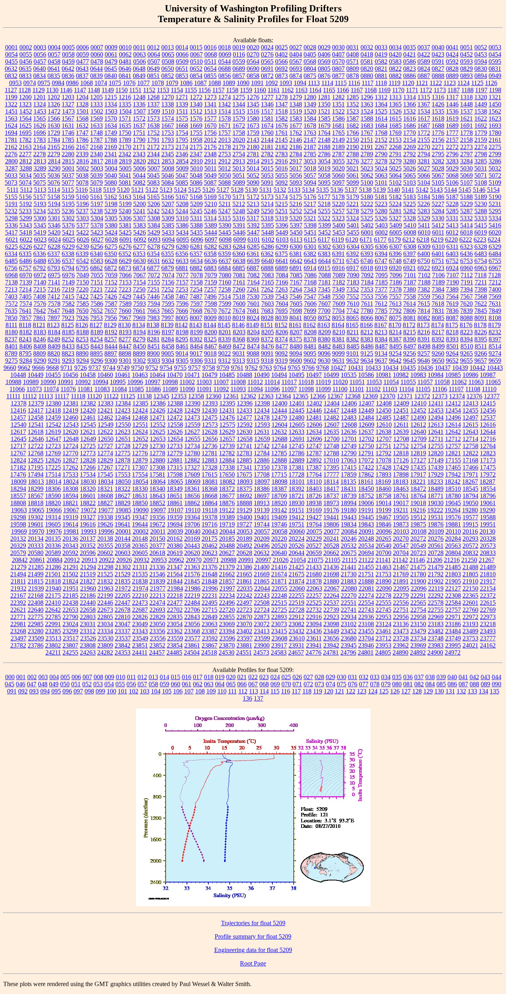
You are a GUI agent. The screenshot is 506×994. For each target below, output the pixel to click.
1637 (139, 125)
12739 (227, 446)
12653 (158, 438)
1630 (53, 125)
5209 (196, 204)
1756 (210, 132)
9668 (52, 367)
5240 (125, 211)
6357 (196, 253)
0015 (196, 47)
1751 (139, 132)
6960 (466, 268)
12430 (209, 410)
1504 (125, 111)
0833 (25, 75)
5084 (167, 182)
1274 (224, 97)
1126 (491, 83)
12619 (53, 431)
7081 (239, 275)
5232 (11, 211)
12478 (262, 417)
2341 (110, 154)
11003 (204, 382)
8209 (324, 332)
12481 (314, 417)
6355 (167, 253)
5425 (125, 232)
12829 (105, 460)
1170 (398, 90)
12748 (331, 446)
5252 (295, 211)
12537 (488, 417)
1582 (281, 118)
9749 (123, 367)
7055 (97, 275)
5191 (11, 204)
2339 (82, 154)
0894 (480, 75)
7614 (409, 303)
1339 (182, 104)
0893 (466, 75)
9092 (281, 353)
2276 (11, 154)
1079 (172, 83)
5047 (182, 175)
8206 (282, 332)
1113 (314, 83)
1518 (281, 111)
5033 (11, 175)
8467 (210, 346)
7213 (11, 289)
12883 (209, 460)
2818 (111, 161)
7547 (310, 296)
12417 (35, 410)
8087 (452, 317)
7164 (253, 282)
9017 (196, 353)
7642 (39, 310)
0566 (281, 61)
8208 (310, 332)
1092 (271, 83)
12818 (401, 453)
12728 (122, 446)
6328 (480, 246)
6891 (295, 268)
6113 (296, 239)
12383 (105, 403)
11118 (78, 396)
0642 (68, 68)
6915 (324, 268)
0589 (423, 61)
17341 (244, 467)
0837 (82, 75)
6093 (154, 239)
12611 (401, 424)
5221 (352, 204)
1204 (82, 97)
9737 (95, 367)
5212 (238, 204)
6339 (82, 253)
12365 (300, 396)
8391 (423, 339)
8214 (395, 332)
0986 (72, 83)
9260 (438, 353)
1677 (295, 125)
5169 (210, 196)
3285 (480, 161)
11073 (34, 389)
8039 (281, 317)
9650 (438, 360)
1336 (139, 104)
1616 (409, 118)
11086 (153, 389)
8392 (438, 339)
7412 (53, 296)
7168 (310, 282)
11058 (442, 382)
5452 (324, 232)
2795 (438, 154)
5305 (111, 218)
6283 (225, 246)
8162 (309, 325)
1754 (182, 132)
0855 (210, 75)
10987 (488, 374)
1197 (481, 90)
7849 (495, 310)
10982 (401, 374)
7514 (224, 296)
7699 (310, 310)
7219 (68, 289)
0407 (338, 54)
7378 (395, 289)
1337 (153, 104)
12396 (245, 403)
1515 (238, 111)
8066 (367, 317)
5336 (11, 225)
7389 (452, 289)
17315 (175, 467)
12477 (244, 417)
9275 (11, 360)
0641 (53, 68)
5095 (324, 182)
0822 (395, 68)
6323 (466, 246)
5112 (26, 189)
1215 (110, 97)
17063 (349, 460)
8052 (324, 317)
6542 (82, 260)
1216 (125, 97)
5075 (39, 182)
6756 (11, 268)
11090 (187, 389)
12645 (18, 438)
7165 (267, 282)
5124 (180, 189)
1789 (125, 139)
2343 (139, 154)
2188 (324, 147)
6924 (452, 268)
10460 (105, 374)
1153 (163, 90)
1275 (238, 97)
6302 (324, 246)
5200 (139, 204)
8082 (423, 317)
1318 (466, 97)
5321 (310, 218)
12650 (105, 438)
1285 (352, 97)
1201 (39, 97)
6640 (267, 260)
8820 (53, 353)
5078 (82, 182)
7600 (239, 303)
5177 (324, 196)
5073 (11, 182)
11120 (94, 396)
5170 (224, 196)
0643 (82, 68)
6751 (438, 260)
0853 (182, 75)
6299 (282, 246)
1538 (480, 111)
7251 (153, 289)
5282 (409, 211)
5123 (166, 189)
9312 (224, 360)
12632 (279, 431)
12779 (175, 453)
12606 (314, 424)
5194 (54, 204)
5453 (338, 232)
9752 (151, 367)
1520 (310, 111)
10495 (296, 374)
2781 (253, 154)
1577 (210, 118)
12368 (353, 396)
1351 (338, 104)
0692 (281, 68)
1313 (395, 97)
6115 (310, 239)
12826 (53, 460)
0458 (54, 61)
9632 (352, 360)
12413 (470, 403)
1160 (260, 90)
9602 (310, 360)
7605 (296, 303)
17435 (418, 467)
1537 (466, 111)
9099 (338, 353)
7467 (182, 296)
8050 (310, 317)
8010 (224, 317)
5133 (294, 189)
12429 (192, 410)
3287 (11, 168)
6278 (153, 246)
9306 (196, 360)
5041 (125, 175)
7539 (267, 296)
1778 (466, 132)
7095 (381, 275)
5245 (196, 211)
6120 (352, 239)
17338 (227, 467)
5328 (409, 218)
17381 (296, 467)
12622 (105, 431)
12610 (384, 424)
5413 (452, 225)
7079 (210, 275)
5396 (282, 225)
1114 (327, 83)
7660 (125, 310)
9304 (168, 360)
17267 (105, 467)
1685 (395, 125)
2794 (423, 154)
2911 (210, 161)
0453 (480, 54)
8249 (53, 339)
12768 (35, 453)
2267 (381, 147)
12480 (296, 417)
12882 (192, 460)
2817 (97, 161)
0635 (25, 68)
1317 (452, 97)
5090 (253, 182)
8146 (238, 325)
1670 (210, 125)
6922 (423, 268)
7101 (410, 275)
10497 (314, 374)
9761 (237, 367)
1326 (53, 104)
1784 (53, 139)
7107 (452, 275)
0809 (352, 68)
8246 (39, 339)
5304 (97, 218)
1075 (115, 83)
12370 (387, 396)
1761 (281, 132)
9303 (153, 360)
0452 (466, 54)
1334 (110, 104)
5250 (267, 211)
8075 (395, 317)
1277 (267, 97)
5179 (352, 196)
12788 (331, 453)
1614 (381, 118)
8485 (353, 346)
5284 (438, 211)
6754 (480, 260)
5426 (139, 232)
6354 (153, 253)
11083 (102, 389)
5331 (452, 218)
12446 (314, 410)
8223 (466, 332)
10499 (331, 374)
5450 (296, 232)
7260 (238, 289)
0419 (381, 54)
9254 (395, 353)
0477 (82, 61)
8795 (25, 353)
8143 (195, 325)
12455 (470, 410)
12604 (279, 424)
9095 (310, 353)
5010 (196, 168)
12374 (457, 396)
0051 (466, 47)
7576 (40, 303)
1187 (453, 90)
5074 (25, 182)
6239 (82, 246)
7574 (25, 303)
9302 (139, 360)
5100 (367, 182)
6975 (54, 275)
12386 (158, 403)
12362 (248, 396)
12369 (370, 396)
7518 (238, 296)
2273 (466, 147)
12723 (53, 446)
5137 (351, 189)
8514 (495, 346)
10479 (209, 374)
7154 (139, 282)
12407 (366, 403)
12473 (192, 417)
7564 (452, 296)
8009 (210, 317)
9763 (265, 367)
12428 (175, 410)
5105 (438, 182)
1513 (210, 111)
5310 (182, 218)
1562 (495, 111)
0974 (29, 83)
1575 (182, 118)
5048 (196, 175)
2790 (381, 154)
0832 (11, 75)
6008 (410, 232)
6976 (68, 275)
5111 (13, 189)
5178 (338, 196)
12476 (227, 417)
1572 (139, 118)
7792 (395, 310)
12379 (36, 403)
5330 (438, 218)
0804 (310, 68)
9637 (381, 360)
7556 (381, 296)
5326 (381, 218)
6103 (282, 239)
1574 (167, 118)
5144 (450, 189)
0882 (395, 75)
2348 (210, 154)
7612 (381, 303)
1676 (281, 125)
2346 (182, 154)
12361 (231, 396)
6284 (239, 246)
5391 (239, 225)
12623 (122, 431)
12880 (157, 460)
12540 (18, 424)
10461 (122, 374)
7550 (338, 296)
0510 (196, 61)
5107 (466, 182)
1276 (253, 97)
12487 (401, 417)
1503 (111, 111)
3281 (423, 161)
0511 (210, 61)
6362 (267, 253)
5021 (352, 168)
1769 (395, 132)
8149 (252, 325)
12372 (422, 396)
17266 (88, 467)
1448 (466, 104)
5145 (465, 189)
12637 (366, 431)
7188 (424, 282)
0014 (182, 47)
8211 (353, 332)
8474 (253, 346)
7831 (438, 310)
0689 (238, 68)
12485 (383, 417)
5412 (438, 225)
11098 (306, 389)
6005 (395, 232)
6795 (82, 268)
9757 (194, 367)
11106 (439, 389)
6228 (54, 246)
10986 (470, 374)
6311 (452, 246)
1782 (25, 139)
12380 (53, 403)
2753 (224, 154)
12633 (296, 431)
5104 (423, 182)
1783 (39, 139)
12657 (227, 438)
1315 (423, 97)
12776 (140, 453)
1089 (229, 83)
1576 (196, 118)
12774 (105, 453)
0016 (210, 47)
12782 (227, 453)
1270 (167, 97)
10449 (35, 374)
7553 (367, 296)
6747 (381, 260)
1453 (40, 111)
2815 (68, 161)
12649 (88, 438)
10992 (83, 382)
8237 (11, 339)
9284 (25, 360)
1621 (466, 118)
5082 (139, 182)
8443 (97, 346)
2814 (54, 161)
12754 (418, 446)
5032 (495, 168)
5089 (238, 182)
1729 (53, 132)
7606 (310, 303)
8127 (96, 325)
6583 (97, 260)
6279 (168, 246)
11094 (255, 389)
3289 (40, 168)
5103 (409, 182)
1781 (11, 139)
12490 (418, 417)
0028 (310, 47)
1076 (129, 83)
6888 (267, 268)
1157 (218, 90)
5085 (182, 182)
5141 (408, 189)
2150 (352, 139)
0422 (423, 54)
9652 (452, 360)
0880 (367, 75)
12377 (492, 396)
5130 (251, 189)
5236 (68, 211)
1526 (395, 111)
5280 (381, 211)
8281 (153, 339)
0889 (452, 75)
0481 (125, 61)
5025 (395, 168)
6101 (253, 239)
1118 (381, 83)
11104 (406, 389)
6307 (395, 246)
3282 (438, 161)
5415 (480, 225)
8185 (68, 332)
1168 (370, 90)
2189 (338, 147)
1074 (100, 83)
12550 (123, 424)
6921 (409, 268)
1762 (295, 132)
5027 (423, 168)
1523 (352, 111)
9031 (238, 353)
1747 (82, 132)
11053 (374, 382)
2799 (495, 154)
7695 (281, 310)
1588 (367, 118)
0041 (452, 47)
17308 (157, 467)
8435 (82, 346)
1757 (224, 132)
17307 (140, 467)
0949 (495, 75)
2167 (82, 147)
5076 (53, 182)
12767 (18, 453)
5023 (367, 168)
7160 (225, 282)
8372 (267, 339)
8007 (196, 317)
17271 (122, 467)
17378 (279, 467)
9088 (253, 353)
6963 (480, 268)
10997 (152, 382)
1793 (167, 139)
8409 (54, 346)
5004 (111, 168)
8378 (310, 339)
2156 (438, 139)
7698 (295, 310)
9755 (180, 367)
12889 (296, 460)
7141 (54, 282)
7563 (438, 296)
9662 (24, 367)
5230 (480, 204)
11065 (493, 382)
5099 (352, 182)
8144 (210, 325)
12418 (53, 410)
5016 (281, 168)
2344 (153, 154)
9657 (480, 360)
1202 (53, 97)
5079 (96, 182)
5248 (238, 211)
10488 (244, 374)
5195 (68, 204)
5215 (281, 204)
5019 (324, 168)
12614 (453, 424)
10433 (373, 367)
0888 (438, 75)
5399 (324, 225)
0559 (238, 61)
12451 (401, 410)
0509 (182, 61)
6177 (380, 239)
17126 (401, 460)
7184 (367, 282)
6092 (140, 239)
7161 (239, 282)
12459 (53, 417)
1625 (25, 125)
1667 (167, 125)
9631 (338, 360)
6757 (25, 268)
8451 (153, 346)
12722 (35, 446)
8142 (181, 325)
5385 (168, 225)
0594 (480, 61)
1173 (440, 90)
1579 (238, 118)
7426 (110, 296)
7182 (338, 282)
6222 (465, 239)
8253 (82, 339)
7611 (367, 303)
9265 (466, 353)
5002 (82, 168)
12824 (18, 460)
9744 (109, 367)
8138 (153, 325)
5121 (137, 189)
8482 (324, 346)
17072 (366, 460)
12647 (53, 438)
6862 (96, 268)
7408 (39, 296)
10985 (453, 374)
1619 (452, 118)
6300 (296, 246)
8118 (25, 325)
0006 (82, 47)
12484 (366, 417)
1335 (125, 104)
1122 (436, 83)
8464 (196, 346)
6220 (451, 239)
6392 (352, 253)
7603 (267, 303)
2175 (196, 147)
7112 (467, 275)
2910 (196, 161)
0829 (466, 68)
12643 (470, 431)
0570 (338, 61)
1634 (110, 125)
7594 (153, 303)
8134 (138, 325)
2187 (310, 147)
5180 (367, 196)
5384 (153, 225)
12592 (245, 424)
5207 (168, 204)
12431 (227, 410)
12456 (488, 410)
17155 (453, 460)
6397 (409, 253)
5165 (153, 196)
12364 (283, 396)
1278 (281, 97)
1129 (38, 90)
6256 (97, 246)
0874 (295, 75)
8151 (267, 325)
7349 (338, 289)
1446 (452, 104)
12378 (18, 403)
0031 (352, 47)
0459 (68, 61)
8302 (196, 339)
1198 (495, 90)
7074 (168, 275)
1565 (39, 118)
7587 (111, 303)
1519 (295, 111)
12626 (175, 431)
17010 (331, 460)
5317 (253, 218)
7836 (452, 310)
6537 (68, 260)
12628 (209, 431)
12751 (383, 446)
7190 (452, 282)
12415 (488, 403)
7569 (495, 296)
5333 (480, 218)
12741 (244, 446)
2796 (452, 154)
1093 (285, 83)
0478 (97, 61)
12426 (157, 410)
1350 (324, 104)
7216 (53, 289)
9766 (308, 367)
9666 (38, 367)
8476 (267, 346)
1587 (352, 118)
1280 (310, 97)
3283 (452, 161)
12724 (70, 446)
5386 (182, 225)
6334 (11, 253)
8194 (139, 332)
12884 (227, 460)
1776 (438, 132)
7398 (480, 289)
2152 (381, 139)
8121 (39, 325)
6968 (11, 275)
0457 (40, 61)
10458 (88, 374)
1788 (110, 139)
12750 (366, 446)
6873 (125, 268)
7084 (282, 275)
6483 (480, 253)
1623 (495, 118)
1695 (25, 132)
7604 (282, 303)
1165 (329, 90)
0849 (139, 75)
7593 (139, 303)
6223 (480, 239)
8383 (367, 339)
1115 (341, 83)
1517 (267, 111)
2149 (338, 139)
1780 (495, 132)
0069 (225, 54)
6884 (224, 268)
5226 (423, 204)
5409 (395, 225)
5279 (367, 211)
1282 (338, 97)
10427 (338, 367)
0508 (168, 61)
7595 (168, 303)
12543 (71, 424)
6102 (268, 239)
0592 (452, 61)
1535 (438, 111)
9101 (352, 353)
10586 (366, 374)
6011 (438, 232)
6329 (495, 246)
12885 (244, 460)
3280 (409, 161)
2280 (68, 154)
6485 (11, 260)
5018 (310, 168)
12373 (439, 396)
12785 (279, 453)
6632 (168, 260)
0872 (267, 75)
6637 (225, 260)
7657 (110, 310)
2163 (25, 147)
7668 (196, 310)
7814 (423, 310)
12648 (71, 438)
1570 (110, 118)
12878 (122, 460)
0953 (15, 83)
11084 (119, 389)
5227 (438, 204)
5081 (125, 182)
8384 (381, 339)
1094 (300, 83)
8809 (39, 353)
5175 (295, 196)
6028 (111, 239)
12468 (140, 417)
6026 (83, 239)
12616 (488, 424)
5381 (125, 225)
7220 (82, 289)
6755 (495, 260)
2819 (125, 161)
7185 (381, 282)
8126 (82, 325)
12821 (453, 453)
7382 (423, 289)
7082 (253, 275)
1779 (480, 132)
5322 (324, 218)
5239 (110, 211)
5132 (280, 189)
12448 (349, 410)
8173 (423, 325)
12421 (105, 410)
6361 (253, 253)
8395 (480, 339)
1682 (352, 125)
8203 (239, 332)
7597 (196, 303)
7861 (39, 317)
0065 (168, 54)
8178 (480, 325)
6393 (367, 253)
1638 (153, 125)
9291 (54, 360)
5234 (39, 211)
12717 (18, 446)
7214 (25, 289)
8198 (182, 332)
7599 (225, 303)
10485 (227, 374)
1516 (253, 111)
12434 (262, 410)
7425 (96, 296)
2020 (238, 139)
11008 (238, 382)
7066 (125, 275)
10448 (18, 374)
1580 (253, 118)
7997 (167, 317)
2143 (253, 139)
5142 (422, 189)
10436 (425, 367)
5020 (338, 168)
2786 (324, 154)
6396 (395, 253)
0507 (153, 61)
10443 (495, 367)
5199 (125, 204)
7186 (395, 282)
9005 (167, 353)
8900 (153, 353)
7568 (480, 296)
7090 (353, 275)
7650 (82, 310)
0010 (125, 47)
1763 (310, 132)
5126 (208, 189)
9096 (324, 353)
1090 (243, 83)
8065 (352, 317)
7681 (253, 310)
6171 (366, 239)
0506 (139, 61)
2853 (168, 161)
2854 (182, 161)
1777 (452, 132)
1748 (96, 132)
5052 (253, 175)
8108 (495, 317)
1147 (80, 90)
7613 (395, 303)
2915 (267, 161)
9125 (367, 353)
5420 (54, 232)
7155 (153, 282)
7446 (153, 296)
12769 (53, 453)
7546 (295, 296)
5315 (224, 218)
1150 (121, 90)
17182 (18, 467)
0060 (97, 54)
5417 (11, 232)
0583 (395, 61)
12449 (366, 410)
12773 (88, 453)
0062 (125, 54)
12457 (18, 417)
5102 (395, 182)
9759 (223, 367)
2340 (96, 154)
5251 (281, 211)
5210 (210, 204)
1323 (25, 104)
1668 (182, 125)
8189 (97, 332)
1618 (438, 118)
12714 (470, 438)
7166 (282, 282)
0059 (82, 54)
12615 (470, 424)
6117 (324, 239)
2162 (11, 147)
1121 (422, 83)
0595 (495, 61)
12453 (436, 410)
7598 (210, 303)
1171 (412, 90)
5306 (125, 218)
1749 (110, 132)
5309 (168, 218)
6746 (367, 260)
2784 (295, 154)
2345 (167, 154)
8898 (125, 353)
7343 (310, 289)
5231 (495, 204)
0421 (409, 54)
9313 (238, 360)
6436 (466, 253)
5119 (109, 189)
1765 (338, 132)
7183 (353, 282)
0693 (295, 68)
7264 (295, 289)
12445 (296, 410)
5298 (11, 218)
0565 (267, 61)
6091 (125, 239)
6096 (197, 239)
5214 (267, 204)
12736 (209, 446)
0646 (125, 68)
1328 (82, 104)
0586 (409, 61)
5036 (53, 175)
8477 (282, 346)
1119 (394, 83)
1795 (182, 139)
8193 (125, 332)
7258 (224, 289)
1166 (343, 90)
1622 (480, 118)
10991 (66, 382)
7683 (267, 310)
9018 (210, 353)
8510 (467, 346)
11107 (456, 389)
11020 (340, 382)
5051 (238, 175)
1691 (466, 125)
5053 (267, 175)
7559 (423, 296)
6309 (424, 246)
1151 (135, 90)
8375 (295, 339)
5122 (151, 189)
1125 (477, 83)
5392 (253, 225)
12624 (140, 431)
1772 (423, 132)
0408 (352, 54)
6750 (423, 260)
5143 (436, 189)
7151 (97, 282)
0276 (267, 54)
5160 (82, 196)
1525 (381, 111)
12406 (349, 403)
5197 (97, 204)
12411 (436, 403)
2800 (11, 161)
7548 (324, 296)
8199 (196, 332)
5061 (352, 175)
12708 (401, 438)
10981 (383, 374)
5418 (25, 232)
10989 (31, 382)
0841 (125, 75)
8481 (310, 346)
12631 (262, 431)
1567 (68, 118)
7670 (210, 310)
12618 (35, 431)
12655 (192, 438)
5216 (295, 204)
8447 (125, 346)
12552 (158, 424)
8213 (381, 332)
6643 (310, 260)
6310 (438, 246)
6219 (437, 239)
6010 (424, 232)
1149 (108, 90)
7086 (310, 275)
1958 (196, 139)
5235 (53, 211)
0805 (324, 68)
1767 (367, 132)
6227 (40, 246)
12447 (331, 410)
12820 (436, 453)
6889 (281, 268)
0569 (324, 61)
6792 (39, 268)
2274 (480, 147)
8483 (338, 346)
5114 (54, 189)
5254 (310, 211)
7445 (139, 296)
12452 (418, 410)
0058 (68, 54)
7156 (168, 282)
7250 (139, 289)
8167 (380, 325)
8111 (11, 325)
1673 (253, 125)
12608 (349, 424)
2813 (40, 161)
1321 (495, 97)
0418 (367, 54)
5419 (40, 232)
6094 (168, 239)
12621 (88, 431)
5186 (438, 196)
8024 (253, 317)
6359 (224, 253)
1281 (324, 97)
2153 (395, 139)
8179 (494, 325)
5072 (495, 175)
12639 (401, 431)
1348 (295, 104)
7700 (324, 310)
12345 (161, 396)
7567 (466, 296)
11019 (323, 382)
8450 (139, 346)
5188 (466, 196)
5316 (238, 218)
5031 (480, 168)
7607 (324, 303)
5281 (395, 211)
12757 (453, 446)
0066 (182, 54)
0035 (409, 47)
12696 (314, 438)
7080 (225, 275)
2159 (480, 139)
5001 (68, 168)
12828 (88, 460)
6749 (409, 260)
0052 (480, 47)
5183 (409, 196)
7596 (182, 303)
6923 (438, 268)
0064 (153, 54)
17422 (366, 467)
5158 (53, 196)
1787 (96, 139)
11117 (62, 396)
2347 (196, 154)
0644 (96, 68)
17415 (349, 467)
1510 (168, 111)
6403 (452, 253)
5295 (495, 211)
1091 (257, 83)
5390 (225, 225)
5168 (196, 196)
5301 (54, 218)
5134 (308, 189)
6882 (196, 268)
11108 (472, 389)
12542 (53, 424)
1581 (267, 118)
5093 (295, 182)
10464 (157, 374)
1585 (324, 118)
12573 (210, 424)
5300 (40, 218)
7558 (409, 296)
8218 (452, 332)
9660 (10, 367)
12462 (105, 417)
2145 (281, 139)
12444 (279, 410)
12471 (157, 417)
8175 (452, 325)
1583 (295, 118)
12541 (36, 424)
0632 (11, 68)
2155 (423, 139)
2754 (238, 154)
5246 (210, 211)
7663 (153, 310)
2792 (409, 154)
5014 (253, 168)
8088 (466, 317)
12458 (35, 417)
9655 (466, 360)
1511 (182, 111)
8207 (296, 332)
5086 (196, 182)
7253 (182, 289)
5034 (25, 175)
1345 (253, 104)
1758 (238, 132)
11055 (408, 382)
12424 (140, 410)
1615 (395, 118)
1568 (82, 118)
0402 (281, 54)
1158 (232, 90)
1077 (143, 83)
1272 (196, 97)
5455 (353, 232)
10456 (70, 374)
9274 (495, 353)
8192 (111, 332)
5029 (452, 168)
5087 (210, 182)
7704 (338, 310)
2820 (139, 161)
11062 (459, 382)
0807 (338, 68)
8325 (210, 339)
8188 (82, 332)
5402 (367, 225)
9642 (395, 360)
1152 (149, 90)
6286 (267, 246)
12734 (192, 446)
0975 (44, 83)
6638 (239, 260)
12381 (71, 403)
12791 (366, 453)
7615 (423, 303)
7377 (381, 289)
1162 (287, 90)
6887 (253, 268)
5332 (466, 218)
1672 (238, 125)
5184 (423, 196)
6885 (238, 268)
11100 (339, 389)
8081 (409, 317)
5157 (39, 196)
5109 (495, 182)
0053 (495, 47)
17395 (331, 467)
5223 (381, 204)
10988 (13, 382)
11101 (356, 389)
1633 (96, 125)
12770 (70, 453)
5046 (167, 175)
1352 (352, 104)
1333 (96, 104)
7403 (11, 296)
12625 (157, 431)
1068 (86, 83)
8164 (338, 325)
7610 (353, 303)
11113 (45, 396)
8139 (167, 325)
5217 (310, 204)
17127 (418, 460)
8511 (481, 346)
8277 (125, 339)
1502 (97, 111)
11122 (111, 396)
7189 (438, 282)
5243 (167, 211)
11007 (221, 382)
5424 (111, 232)
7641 (25, 310)
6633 (182, 260)
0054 (11, 54)
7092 (367, 275)
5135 (322, 189)
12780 (192, 453)
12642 (453, 431)
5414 (466, 225)
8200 (210, 332)
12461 (88, 417)
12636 (349, 431)
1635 (125, 125)
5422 (82, 232)
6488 (40, 260)
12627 (192, 431)
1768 (381, 132)
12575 (227, 424)
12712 (453, 438)
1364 (381, 104)
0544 (224, 61)
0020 (253, 47)
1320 (480, 97)
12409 (401, 403)
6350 (110, 253)
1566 (53, 118)
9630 (324, 360)
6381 (295, 253)
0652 (196, 68)
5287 (466, 211)
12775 (122, 453)
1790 (139, 139)
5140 (393, 189)
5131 (265, 189)
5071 (480, 175)
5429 (153, 232)
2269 (409, 147)
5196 (82, 204)
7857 (25, 317)
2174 (182, 147)
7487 (196, 296)
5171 (238, 196)
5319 (281, 218)
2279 (53, 154)
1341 (210, 104)
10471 (192, 374)
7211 (481, 282)
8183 (40, 332)
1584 (310, 118)
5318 (267, 218)
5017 (295, 168)
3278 (381, 161)
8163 (323, 325)
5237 (82, 211)
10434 (390, 367)
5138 (365, 189)
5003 (97, 168)
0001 (11, 47)
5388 (196, 225)
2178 (224, 147)
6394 (381, 253)
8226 (480, 332)
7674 (238, 310)
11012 (255, 382)
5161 (96, 196)
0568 (310, 61)
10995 (118, 382)
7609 (338, 303)
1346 (267, 104)
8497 (410, 346)
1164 (315, 90)
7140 (40, 282)
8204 (253, 332)
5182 (395, 196)
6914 (310, 268)
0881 (381, 75)
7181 (324, 282)
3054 (324, 161)
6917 (352, 268)
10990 (48, 382)
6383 (324, 253)
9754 (166, 367)
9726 (80, 367)
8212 (367, 332)
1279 (295, 97)
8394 (466, 339)
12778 (157, 453)
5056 (295, 175)
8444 (111, 346)
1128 (25, 90)
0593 (466, 61)
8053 (338, 317)
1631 (68, 125)
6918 (367, 268)
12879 (140, 460)
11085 (136, 389)
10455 (53, 374)
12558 (175, 424)
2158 (466, 139)
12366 (318, 396)
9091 (267, 353)
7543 (281, 296)
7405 (25, 296)
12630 (244, 431)
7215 (39, 289)
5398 (310, 225)
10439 (460, 367)
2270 (423, 147)
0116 (239, 54)
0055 (25, 54)
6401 (438, 253)
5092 (281, 182)
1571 (125, 118)
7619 (452, 303)
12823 (488, 453)
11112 (29, 396)
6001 (367, 232)
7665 (167, 310)
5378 (97, 225)
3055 (338, 161)
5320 (295, 218)
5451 (310, 232)
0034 (395, 47)
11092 (221, 389)
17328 (209, 467)
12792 (383, 453)
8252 (68, 339)
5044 (139, 175)
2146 (295, 139)
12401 (297, 403)
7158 (196, 282)
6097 (211, 239)
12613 (436, 424)
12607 (332, 424)
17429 (401, 467)
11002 (187, 382)
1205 (96, 97)
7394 (466, 289)
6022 (26, 239)
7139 (25, 282)
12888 (279, 460)
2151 (367, 139)
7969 (139, 317)
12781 (209, 453)
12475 (209, 417)
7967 (125, 317)
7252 (167, 289)
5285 (452, 211)
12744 (279, 446)
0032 (367, 47)
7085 (296, 275)
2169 (110, 147)
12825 (35, 460)
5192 (25, 204)
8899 (139, 353)
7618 (438, 303)
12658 (245, 438)
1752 (153, 132)
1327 (68, 104)
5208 (182, 204)
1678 (310, 125)
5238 (96, 211)
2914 (253, 161)
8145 (224, 325)
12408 (384, 403)
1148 (94, 90)
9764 (280, 367)
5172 (253, 196)
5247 (224, 211)
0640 (39, 68)
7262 (267, 289)
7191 (467, 282)
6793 (53, 268)
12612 (418, 424)
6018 (466, 232)
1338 (167, 104)
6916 (338, 268)
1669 (196, 125)
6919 (381, 268)
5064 (395, 175)
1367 (423, 104)
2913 (238, 161)
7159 (210, 282)
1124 (463, 83)
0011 (139, 47)
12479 (279, 417)
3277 (367, 161)
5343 (25, 225)
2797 (466, 154)
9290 (40, 360)
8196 (153, 332)
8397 (495, 339)
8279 (139, 339)
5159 (68, 196)
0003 (40, 47)
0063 (139, 54)
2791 (395, 154)
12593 (262, 424)
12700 (332, 438)
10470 (175, 374)
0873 (281, 75)
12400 (279, 403)
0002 (25, 47)
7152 (111, 282)
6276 (125, 246)
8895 (96, 353)
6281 (196, 246)
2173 (167, 147)
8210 (338, 332)
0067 (196, 54)
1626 (39, 125)
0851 (153, 75)
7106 (438, 275)
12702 (366, 438)
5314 (210, 218)
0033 (381, 47)
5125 (194, 189)
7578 (54, 303)
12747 (314, 446)
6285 (253, 246)
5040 (110, 175)
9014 (182, 353)
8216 (423, 332)
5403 (381, 225)
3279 (395, 161)
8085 (438, 317)
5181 (381, 196)
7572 (11, 303)
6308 (410, 246)
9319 (281, 360)
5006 (139, 168)
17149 (436, 460)
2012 (210, 139)
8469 (225, 346)
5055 (281, 175)
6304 (353, 246)
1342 (224, 104)
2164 (39, 147)
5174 (281, 196)
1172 (426, 90)
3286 (495, 161)
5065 (409, 175)
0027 (295, 47)
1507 (139, 111)
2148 (324, 139)
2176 (210, 147)
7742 (352, 310)
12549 (105, 424)
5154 (493, 189)
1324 (39, 104)
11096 (272, 389)
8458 (168, 346)
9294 (82, 360)
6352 (125, 253)
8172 (409, 325)
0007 (97, 47)
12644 (488, 431)
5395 (267, 225)
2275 (495, 147)
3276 (352, 161)
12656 (210, 438)
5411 (424, 225)
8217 (438, 332)
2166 (68, 147)
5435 (196, 232)
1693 (495, 125)
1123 (450, 83)
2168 (96, 147)
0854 (196, 75)
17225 (53, 467)
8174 (437, 325)
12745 (296, 446)
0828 (452, 68)
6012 (452, 232)
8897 (110, 353)
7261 (253, 289)
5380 (111, 225)
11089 (170, 389)
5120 (123, 189)
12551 (140, 424)
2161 (495, 139)
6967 (495, 268)
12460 (70, 417)
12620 (70, 431)
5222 (367, 204)
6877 (153, 268)
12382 (88, 403)
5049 (210, 175)
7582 (68, 303)
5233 (25, 211)
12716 (488, 438)
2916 (281, 161)
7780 (367, 310)
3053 (310, 161)
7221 (96, 289)
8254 (96, 339)
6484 (495, 253)
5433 (168, 232)
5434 (182, 232)
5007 (153, 168)
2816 (82, 161)
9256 (409, 353)
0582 (381, 61)
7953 (96, 317)
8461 (182, 346)
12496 (453, 417)
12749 (349, 446)
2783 (281, 154)
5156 (25, 196)
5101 (381, 182)
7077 (182, 275)
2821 (153, 161)
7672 (224, 310)
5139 (379, 189)
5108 (480, 182)
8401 (11, 346)
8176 (466, 325)
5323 (338, 218)
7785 (381, 310)
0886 (409, 75)
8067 (381, 317)
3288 (25, 168)
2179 (238, 147)
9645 (409, 360)
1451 (11, 111)
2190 (352, 147)
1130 (52, 90)
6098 (225, 239)
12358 (196, 396)
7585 (82, 303)
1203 (68, 97)
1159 (246, 90)
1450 (495, 104)
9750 (137, 367)
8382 (352, 339)
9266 (480, 353)
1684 (381, 125)
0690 (253, 68)
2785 (310, 154)
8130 (124, 325)
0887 (423, 75)
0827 (438, 68)
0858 (253, 75)
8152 (281, 325)
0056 (40, 54)
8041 (295, 317)
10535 (349, 374)
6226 (25, 246)
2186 (295, 147)
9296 (97, 360)
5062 (367, 175)
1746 (68, 132)
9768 (322, 367)
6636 (210, 260)
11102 (373, 389)
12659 (262, 438)
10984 (436, 374)
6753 (466, 260)
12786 (296, 453)
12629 (227, 431)
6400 (423, 253)
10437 (443, 367)
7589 (125, 303)
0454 (495, 54)
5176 (310, 196)
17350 (262, 467)
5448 (267, 232)
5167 (182, 196)
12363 (266, 396)
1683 (367, 125)
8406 (25, 346)
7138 (11, 282)
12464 (122, 417)
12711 (436, 438)
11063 (476, 382)
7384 (438, 289)
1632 (82, 125)
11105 (422, 389)
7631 (495, 303)
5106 (452, 182)
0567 (295, 61)
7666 (182, 310)
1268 (153, 97)
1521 (324, 111)
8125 (67, 325)
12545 (88, 424)
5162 (110, 196)
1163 (301, 90)
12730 (157, 446)
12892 (314, 460)
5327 (395, 218)
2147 (310, 139)
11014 (272, 382)
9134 (381, 353)
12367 (335, 396)
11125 (127, 396)
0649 (153, 68)
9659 (495, 360)
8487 (381, 346)
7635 (11, 310)
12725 (88, 446)
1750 (125, 132)
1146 (66, 90)
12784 (262, 453)
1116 (354, 83)
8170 (395, 325)
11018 (306, 382)
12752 (401, 446)
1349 (310, 104)
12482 (331, 417)
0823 (409, 68)
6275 (111, 246)
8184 (54, 332)
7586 (97, 303)
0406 (324, 54)
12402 (314, 403)
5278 (352, 211)
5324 (352, 218)
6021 (12, 239)
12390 (192, 403)
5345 (40, 225)
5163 (125, 196)
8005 (182, 317)
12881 (175, 460)
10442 (477, 367)
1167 (357, 90)
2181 (267, 147)
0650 (167, 68)
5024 (381, 168)
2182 (281, 147)
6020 (495, 232)
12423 (122, 410)
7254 (196, 289)
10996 (135, 382)
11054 (391, 382)
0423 (438, 54)
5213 (253, 204)
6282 (210, 246)
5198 (111, 204)
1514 (224, 111)
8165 (352, 325)
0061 (111, 54)
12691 (297, 438)
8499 (438, 346)
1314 (409, 97)
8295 (182, 339)
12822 (470, 453)
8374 (281, 339)
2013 (224, 139)
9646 (423, 360)
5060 (338, 175)
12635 (331, 431)
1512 (196, 111)
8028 (267, 317)
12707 (384, 438)
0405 (310, 54)
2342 (125, 154)
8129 (110, 325)
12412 (453, 403)
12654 (175, 438)
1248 (139, 97)
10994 (100, 382)
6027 (97, 239)
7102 (424, 275)
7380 (409, 289)
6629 (125, 260)
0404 (295, 54)
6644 (324, 260)
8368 (238, 339)
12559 (192, 424)
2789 (367, 154)
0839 (96, 75)
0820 (367, 68)
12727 (105, 446)
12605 (297, 424)
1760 (267, 132)
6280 (182, 246)
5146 (479, 189)
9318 (267, 360)
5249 (253, 211)
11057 (425, 382)
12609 (366, 424)
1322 (11, 104)
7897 (53, 317)
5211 (225, 204)
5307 (139, 218)
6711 (338, 260)
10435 (408, 367)
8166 (366, 325)
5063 (381, 175)
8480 (296, 346)
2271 (438, 147)
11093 (238, 389)
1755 (196, 132)
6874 (139, 268)
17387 (314, 467)
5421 (68, 232)
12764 (488, 446)
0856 (224, 75)
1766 (352, 132)
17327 (192, 467)
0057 (54, 54)
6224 (494, 239)
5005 (125, 168)
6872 (110, 268)
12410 (419, 403)
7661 (139, 310)
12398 (262, 403)
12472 (175, 417)
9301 (125, 360)
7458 (167, 296)
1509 (153, 111)
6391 (338, 253)
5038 (82, 175)
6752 (452, 260)
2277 (25, 154)
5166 (167, 196)
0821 (381, 68)
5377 (82, 225)
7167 (296, 282)
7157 (182, 282)
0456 (25, 61)
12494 (436, 417)
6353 (139, 253)
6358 (210, 253)
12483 (349, 417)
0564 (253, 61)
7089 (338, 275)
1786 (82, 139)
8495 (395, 346)
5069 (466, 175)
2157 (452, 139)
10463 (140, 374)
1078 (157, 83)
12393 (210, 403)
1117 (368, 83)
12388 (175, 403)
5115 (68, 189)
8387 (395, 339)
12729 (140, 446)
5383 (139, 225)
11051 (357, 382)
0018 (224, 47)
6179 (394, 239)
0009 (111, 47)
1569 (96, 118)
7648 (68, 310)
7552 (352, 296)
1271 (182, 97)
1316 (438, 97)
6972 (40, 275)
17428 (383, 467)
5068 (452, 175)
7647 (53, 310)
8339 (224, 339)
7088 (324, 275)
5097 (338, 182)
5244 (182, 211)
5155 (11, 196)
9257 (423, 353)
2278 (39, 154)
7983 (153, 317)
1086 (186, 83)
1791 (153, 139)
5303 (82, 218)
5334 (495, 218)
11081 (85, 389)
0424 (452, 54)
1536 (452, 111)
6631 (153, 260)
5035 (39, 175)
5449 (282, 232)
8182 (25, 332)
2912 (224, 161)
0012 (153, 47)
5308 (153, 218)
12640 (418, 431)
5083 (153, 182)
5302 (68, 218)
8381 (338, 339)
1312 (381, 97)
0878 (352, 75)
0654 (210, 68)
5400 (338, 225)
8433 (68, 346)
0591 (438, 61)
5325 (367, 218)
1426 (438, 104)
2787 (338, 154)
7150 (82, 282)
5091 (267, 182)
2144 (267, 139)
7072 (153, 275)
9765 (294, 367)
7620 (466, 303)
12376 (474, 396)
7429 (125, 296)
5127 (223, 189)
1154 (177, 90)
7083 (267, 275)
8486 (367, 346)
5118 (95, 189)
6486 (25, 260)
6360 (238, 253)
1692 (480, 125)
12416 (18, 410)
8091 (480, 317)
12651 (123, 438)
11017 (289, 382)
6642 (296, 260)
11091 (204, 389)
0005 (68, 47)
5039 (96, 175)
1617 (423, 118)
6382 (310, 253)
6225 (11, 246)
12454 (453, 410)
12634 (314, 431)
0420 (395, 54)
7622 (480, 303)
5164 (139, 196)
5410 (410, 225)
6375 (281, 253)
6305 (367, 246)
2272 (452, 147)
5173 (267, 196)
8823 (68, 353)
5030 (466, 168)
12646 (36, 438)
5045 (153, 175)
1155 (191, 90)
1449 (480, 104)
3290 (54, 168)
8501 (452, 346)
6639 (253, 260)
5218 (324, 204)
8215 (409, 332)
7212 (495, 282)
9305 (182, 360)
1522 (338, 111)
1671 (224, 125)
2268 (395, 147)
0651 (182, 68)
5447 (253, 232)
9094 (295, 353)
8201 (225, 332)
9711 (66, 367)
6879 (167, 268)
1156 (204, 90)
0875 (310, 75)
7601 (253, 303)
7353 (367, 289)
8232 (495, 332)
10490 (262, 374)
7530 (253, 296)
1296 (367, 97)
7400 (495, 289)
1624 (11, 125)
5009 (182, 168)
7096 (395, 275)
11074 (51, 389)
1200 (25, 97)
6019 (480, 232)
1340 (196, 104)
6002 (381, 232)
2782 (267, 154)
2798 (480, 154)
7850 (11, 317)
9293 (68, 360)
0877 (338, 75)
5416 (495, 225)
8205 (267, 332)
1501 (82, 111)
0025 (281, 47)
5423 (97, 232)
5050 (224, 175)
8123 (53, 325)
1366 (409, 104)
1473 (68, 111)
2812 (25, 161)
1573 (153, 118)
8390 (409, 339)
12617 (18, 431)
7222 (110, 289)
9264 (452, 353)
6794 (68, 268)
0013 (167, 47)
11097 (289, 389)
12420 (88, 410)
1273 (210, 97)
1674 (267, 125)
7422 (82, 296)
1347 (281, 104)
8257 (110, 339)
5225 (409, 204)
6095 (182, 239)
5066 (423, 175)
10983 (418, 374)
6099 (239, 239)
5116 (82, 189)
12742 (262, 446)
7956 (110, 317)
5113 (40, 189)
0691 (267, 68)
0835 (53, 75)
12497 (470, 417)
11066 (17, 389)
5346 (54, 225)
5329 (423, 218)
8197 (168, 332)
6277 (139, 246)
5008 (168, 168)
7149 (68, 282)
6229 (68, 246)
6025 (68, 239)
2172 (153, 147)
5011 (210, 168)
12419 (70, 410)
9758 (208, 367)
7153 (125, 282)
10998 (170, 382)
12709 (419, 438)
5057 (310, 175)
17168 (470, 460)
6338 (68, 253)
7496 (210, 296)
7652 (96, 310)
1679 (324, 125)
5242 (153, 211)
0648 (139, 68)
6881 (182, 268)
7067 (139, 275)
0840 (110, 75)
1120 (408, 83)
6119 (338, 239)
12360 (213, 396)
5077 (68, 182)
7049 (82, 275)
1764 (324, 132)
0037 (423, 47)
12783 (244, 453)
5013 (238, 168)
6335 (25, 253)
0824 (423, 68)
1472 (54, 111)
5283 (423, 211)
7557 (395, 296)
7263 (281, 289)
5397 (296, 225)
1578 (224, 118)
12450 (383, 410)
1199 (11, 97)
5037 (68, 175)
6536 (54, 260)
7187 (410, 282)
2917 (295, 161)
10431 (356, 367)
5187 (452, 196)
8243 (25, 339)
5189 (480, 196)
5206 (153, 204)
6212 (408, 239)
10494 (279, 374)
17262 (70, 467)
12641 (436, 431)
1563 (11, 118)
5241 (139, 211)
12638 (383, 431)
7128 (494, 275)
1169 (384, 90)
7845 (480, 310)
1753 (167, 132)
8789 (11, 353)
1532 (409, 111)
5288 (480, 211)
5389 (210, 225)
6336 (39, 253)
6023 (40, 239)
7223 (125, 289)
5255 (324, 211)
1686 (409, 125)
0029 (324, 47)
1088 (214, 83)
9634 (367, 360)
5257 (338, 211)
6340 (96, 253)
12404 (332, 403)
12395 (227, 403)
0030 (338, 47)
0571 (352, 61)
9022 (224, 353)
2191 (367, 147)
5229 (466, 204)
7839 (466, 310)
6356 (182, 253)
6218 (423, 239)
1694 (11, 132)
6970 (25, 275)
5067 (438, 175)
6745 (352, 260)
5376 (68, 225)
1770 (409, 132)
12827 (70, 460)
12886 (262, 460)
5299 (25, 218)
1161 (274, 90)
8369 (253, 339)
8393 (452, 339)
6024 (54, 239)
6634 (196, 260)
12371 (405, 396)
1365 (395, 104)
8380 (324, 339)
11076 (68, 389)
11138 (144, 396)
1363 (367, 104)
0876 (324, 75)
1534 (423, 111)
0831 (495, 68)
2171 (139, 147)
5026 (409, 168)
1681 (338, 125)
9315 (253, 360)
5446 (239, 232)
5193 (40, 204)
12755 (436, 446)
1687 (423, 125)
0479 (111, 61)
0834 (39, 75)
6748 (395, 260)
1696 (39, 132)
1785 (68, 139)
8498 (424, 346)
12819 (418, 453)
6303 (338, 246)
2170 (125, 147)
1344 (238, 104)
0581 (367, 61)
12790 (349, 453)
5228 (452, 204)
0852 (167, 75)
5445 (225, 232)
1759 (253, 132)
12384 (123, 403)
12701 (349, 438)
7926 (82, 317)
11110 (489, 389)
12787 (314, 453)
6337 (53, 253)
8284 (167, 339)
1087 (200, 83)
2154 (409, 139)
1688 (438, 125)
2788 (352, 154)
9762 (251, 367)
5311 (196, 218)
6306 (381, 246)
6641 (282, 260)
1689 (452, 125)
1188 (467, 90)
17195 (35, 467)
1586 (338, 118)
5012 (224, 168)
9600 (295, 360)
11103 (389, 389)
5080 (110, 182)
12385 (140, 403)
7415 (68, 296)
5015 (267, 168)
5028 (438, 168)
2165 (53, 147)
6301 (310, 246)
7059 (111, 275)
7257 (210, 289)
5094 (310, 182)
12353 (179, 396)
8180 (11, 332)
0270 (253, 54)
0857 (238, 75)
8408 (40, 346)
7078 (196, 275)
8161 (295, 325)
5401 (353, 225)
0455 (11, 61)
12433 (244, 410)
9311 (210, 360)
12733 (175, 446)
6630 (139, 260)
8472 (239, 346)
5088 (224, 182)
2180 (253, 147)
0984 (58, 83)
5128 (237, 189)
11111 (13, 396)
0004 (54, 47)
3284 (466, 161)
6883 (210, 268)
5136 (336, 189)
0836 (68, 75)
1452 (25, 111)
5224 (395, 204)
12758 (470, 446)
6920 (395, 268)
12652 (140, 438)
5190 (495, 196)
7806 (409, 310)
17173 (488, 460)
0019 (238, 47)
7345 (324, 289)
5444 (210, 232)
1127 (11, 90)
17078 (383, 460)
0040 (438, 47)
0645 (110, 68)
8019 (238, 317)
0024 (267, 47)
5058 (324, 175)
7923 (68, 317)
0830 (480, 68)
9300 (111, 360)
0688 (224, 68)
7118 (480, 275)
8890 (82, 353)
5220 (338, 204)
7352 (352, 289)
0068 (210, 54)
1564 (25, 118)
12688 (279, 438)
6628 (111, 260)
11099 (323, 389)
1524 (367, 111)
